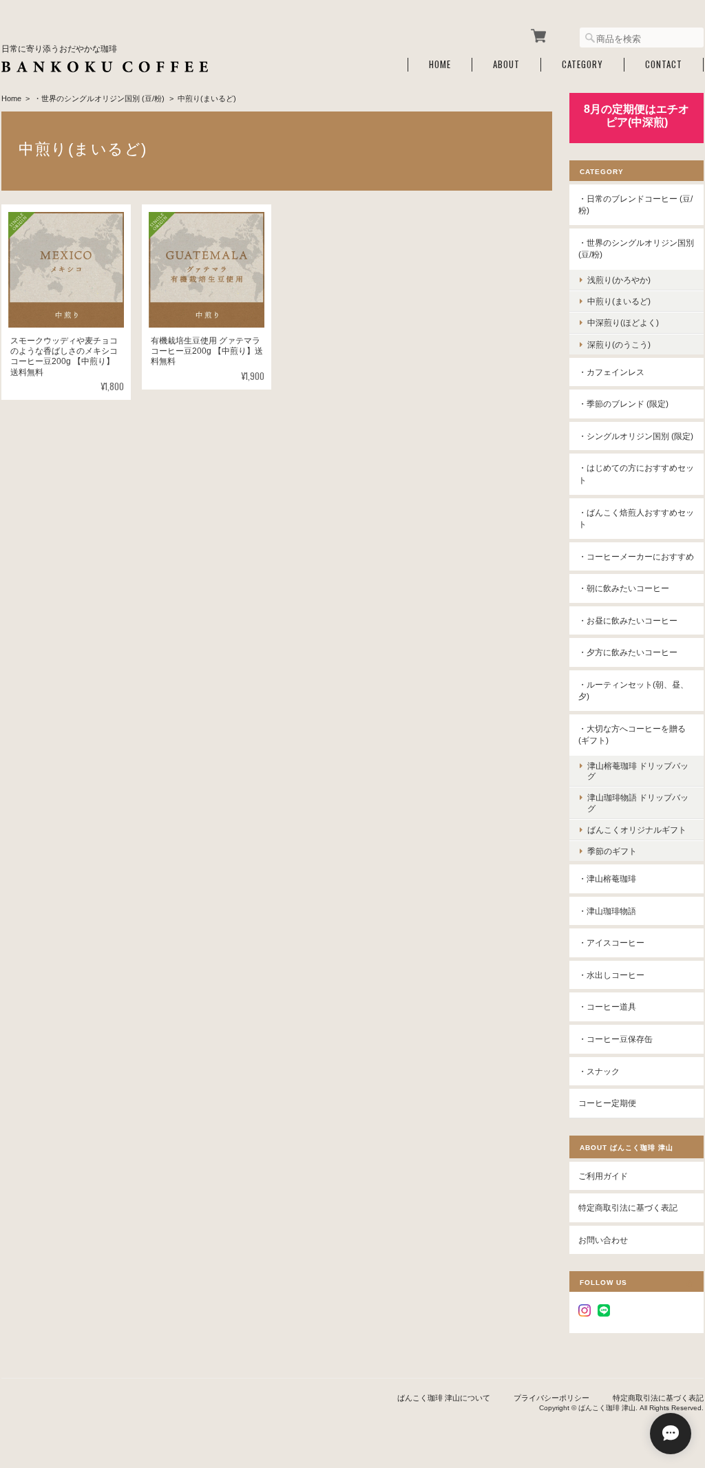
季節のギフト (612, 851)
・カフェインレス (611, 372)
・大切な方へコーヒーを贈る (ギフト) (632, 734)
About (506, 64)
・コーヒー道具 (607, 1006)
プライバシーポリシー (551, 1398)
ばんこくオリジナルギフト (636, 829)
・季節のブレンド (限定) (623, 403)
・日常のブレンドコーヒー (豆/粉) (635, 204)
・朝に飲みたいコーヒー (623, 588)
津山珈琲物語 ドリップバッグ (637, 802)
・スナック (599, 1071)
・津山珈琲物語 (607, 910)
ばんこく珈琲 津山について (443, 1398)
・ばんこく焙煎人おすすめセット (636, 518)
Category (582, 64)
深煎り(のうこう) (619, 344)
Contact (663, 64)
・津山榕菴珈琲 (607, 878)
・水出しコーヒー (611, 974)
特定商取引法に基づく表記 (627, 1207)
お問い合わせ (603, 1239)
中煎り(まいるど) (619, 301)
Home (440, 64)
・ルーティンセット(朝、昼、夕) (633, 690)
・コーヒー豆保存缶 (615, 1038)
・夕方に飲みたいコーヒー (627, 652)
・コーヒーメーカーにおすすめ (636, 556)
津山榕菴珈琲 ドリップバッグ (637, 770)
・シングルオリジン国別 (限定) (635, 436)
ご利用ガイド (603, 1175)
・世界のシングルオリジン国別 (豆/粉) (99, 98)
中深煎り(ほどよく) (623, 322)
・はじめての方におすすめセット (636, 474)
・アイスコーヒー (611, 942)
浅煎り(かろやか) (619, 279)
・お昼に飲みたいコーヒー (627, 620)
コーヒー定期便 (607, 1102)
